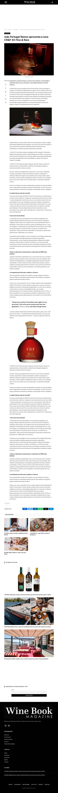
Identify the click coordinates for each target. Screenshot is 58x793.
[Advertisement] (29, 17)
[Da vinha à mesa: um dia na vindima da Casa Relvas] (16, 524)
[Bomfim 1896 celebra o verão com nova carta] (16, 544)
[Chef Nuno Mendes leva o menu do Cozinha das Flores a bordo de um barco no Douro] (29, 611)
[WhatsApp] (5, 95)
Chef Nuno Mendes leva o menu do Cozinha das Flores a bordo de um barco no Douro (27, 626)
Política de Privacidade (9, 743)
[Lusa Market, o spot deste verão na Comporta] (42, 524)
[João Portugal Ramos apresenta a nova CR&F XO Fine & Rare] (29, 59)
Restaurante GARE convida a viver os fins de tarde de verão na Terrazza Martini (26, 659)
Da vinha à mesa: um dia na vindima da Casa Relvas (16, 534)
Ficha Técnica (7, 737)
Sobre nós (6, 734)
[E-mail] (5, 98)
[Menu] (6, 2)
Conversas (6, 755)
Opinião (6, 759)
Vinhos (5, 753)
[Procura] (52, 2)
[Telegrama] (5, 102)
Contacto (6, 741)
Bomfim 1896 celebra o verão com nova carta (15, 553)
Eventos (47, 784)
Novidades (7, 33)
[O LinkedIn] (5, 91)
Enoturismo (6, 757)
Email (12, 689)
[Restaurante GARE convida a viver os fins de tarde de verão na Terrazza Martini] (29, 643)
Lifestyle (6, 762)
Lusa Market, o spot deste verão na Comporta (40, 534)
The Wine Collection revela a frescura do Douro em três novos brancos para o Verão (27, 594)
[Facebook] (5, 84)
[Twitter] (5, 88)
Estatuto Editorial (8, 739)
